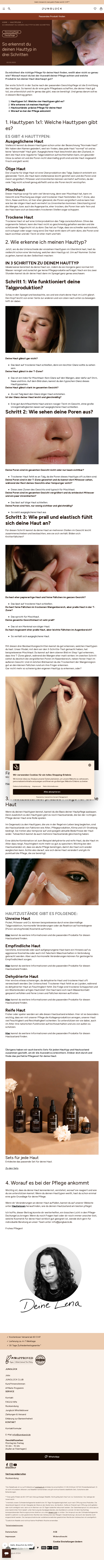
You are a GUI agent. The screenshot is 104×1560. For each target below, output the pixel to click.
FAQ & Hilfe (11, 1402)
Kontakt (9, 1397)
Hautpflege (15, 22)
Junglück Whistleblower (16, 1410)
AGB (55, 1532)
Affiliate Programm (14, 1388)
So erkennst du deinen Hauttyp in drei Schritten (26, 25)
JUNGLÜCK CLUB (14, 1379)
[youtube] (15, 1464)
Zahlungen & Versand (15, 1414)
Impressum (10, 1536)
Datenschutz (11, 1532)
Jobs (7, 1375)
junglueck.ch (39, 1487)
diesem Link (52, 1512)
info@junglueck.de (21, 1434)
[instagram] (11, 1464)
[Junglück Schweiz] (52, 8)
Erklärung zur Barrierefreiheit (19, 1418)
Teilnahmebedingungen (14, 1525)
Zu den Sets (11, 1168)
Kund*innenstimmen (15, 1383)
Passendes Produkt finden (52, 16)
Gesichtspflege (12, 32)
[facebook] (7, 1464)
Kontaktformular (13, 1428)
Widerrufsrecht (60, 1536)
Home (4, 22)
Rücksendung (12, 1406)
